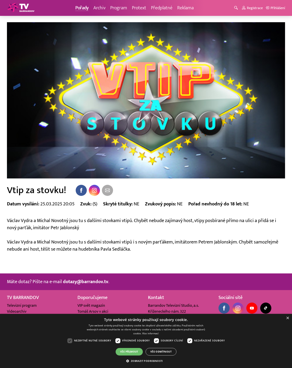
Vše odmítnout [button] (161, 351)
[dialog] (146, 341)
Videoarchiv (16, 311)
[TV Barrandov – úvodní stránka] (21, 8)
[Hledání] (236, 8)
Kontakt (156, 297)
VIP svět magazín (91, 305)
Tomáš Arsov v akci (92, 311)
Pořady (82, 8)
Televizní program (22, 305)
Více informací (150, 333)
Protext (139, 8)
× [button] (287, 318)
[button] (146, 360)
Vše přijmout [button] (129, 351)
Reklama (185, 8)
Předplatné (161, 8)
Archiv (99, 8)
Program (118, 8)
